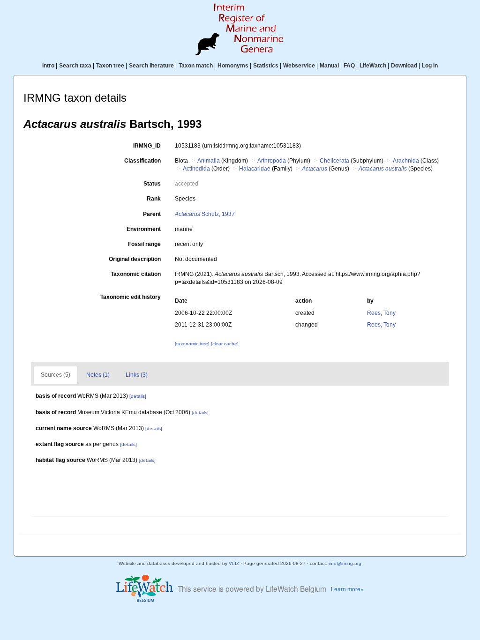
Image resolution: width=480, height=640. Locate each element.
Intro (48, 65)
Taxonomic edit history (130, 297)
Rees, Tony (381, 313)
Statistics (265, 65)
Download (404, 65)
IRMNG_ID (147, 145)
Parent (152, 214)
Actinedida (196, 168)
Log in (430, 65)
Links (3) (137, 375)
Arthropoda (271, 160)
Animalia (208, 160)
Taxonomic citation (136, 274)
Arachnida (406, 160)
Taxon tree (110, 65)
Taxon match (196, 65)
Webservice (299, 65)
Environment (144, 229)
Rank (154, 198)
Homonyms (233, 65)
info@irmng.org (345, 563)
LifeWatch (373, 65)
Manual (329, 65)
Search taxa (75, 65)
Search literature (151, 65)
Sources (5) (55, 375)
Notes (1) (98, 375)
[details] (137, 396)
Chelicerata (334, 160)
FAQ (349, 65)
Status (152, 183)
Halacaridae (254, 168)
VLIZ (234, 563)
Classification (142, 160)
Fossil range (144, 244)
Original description (135, 259)
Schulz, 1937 (205, 214)
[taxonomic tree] (193, 343)
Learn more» (347, 589)
